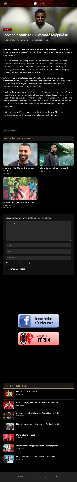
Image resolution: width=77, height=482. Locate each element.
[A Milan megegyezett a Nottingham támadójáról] (8, 405)
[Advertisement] (38, 295)
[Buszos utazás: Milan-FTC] (8, 394)
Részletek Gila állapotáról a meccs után (19, 169)
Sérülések (7, 30)
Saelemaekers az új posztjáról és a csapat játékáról (38, 446)
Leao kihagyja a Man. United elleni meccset (19, 204)
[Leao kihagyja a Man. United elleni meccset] (20, 188)
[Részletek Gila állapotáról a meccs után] (20, 154)
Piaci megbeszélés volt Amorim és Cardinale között (38, 424)
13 (15, 173)
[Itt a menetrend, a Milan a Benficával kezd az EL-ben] (8, 416)
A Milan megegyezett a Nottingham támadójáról (37, 402)
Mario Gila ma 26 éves (25, 435)
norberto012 (14, 40)
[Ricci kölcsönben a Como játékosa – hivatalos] (8, 459)
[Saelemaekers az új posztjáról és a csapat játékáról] (8, 448)
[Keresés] (71, 3)
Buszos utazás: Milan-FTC (26, 392)
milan (13, 130)
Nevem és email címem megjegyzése (22, 263)
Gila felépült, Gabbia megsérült (54, 168)
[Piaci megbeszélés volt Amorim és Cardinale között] (8, 426)
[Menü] (5, 3)
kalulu (6, 130)
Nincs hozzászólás (41, 40)
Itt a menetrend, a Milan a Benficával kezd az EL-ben (38, 413)
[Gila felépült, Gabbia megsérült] (57, 154)
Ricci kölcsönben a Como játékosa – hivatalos (35, 457)
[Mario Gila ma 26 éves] (8, 437)
